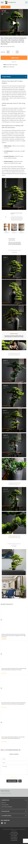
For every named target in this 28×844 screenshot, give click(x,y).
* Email (3, 762)
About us (4, 802)
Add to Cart (15, 58)
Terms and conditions (7, 806)
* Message (4, 766)
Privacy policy (5, 804)
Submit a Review (12, 781)
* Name (4, 759)
